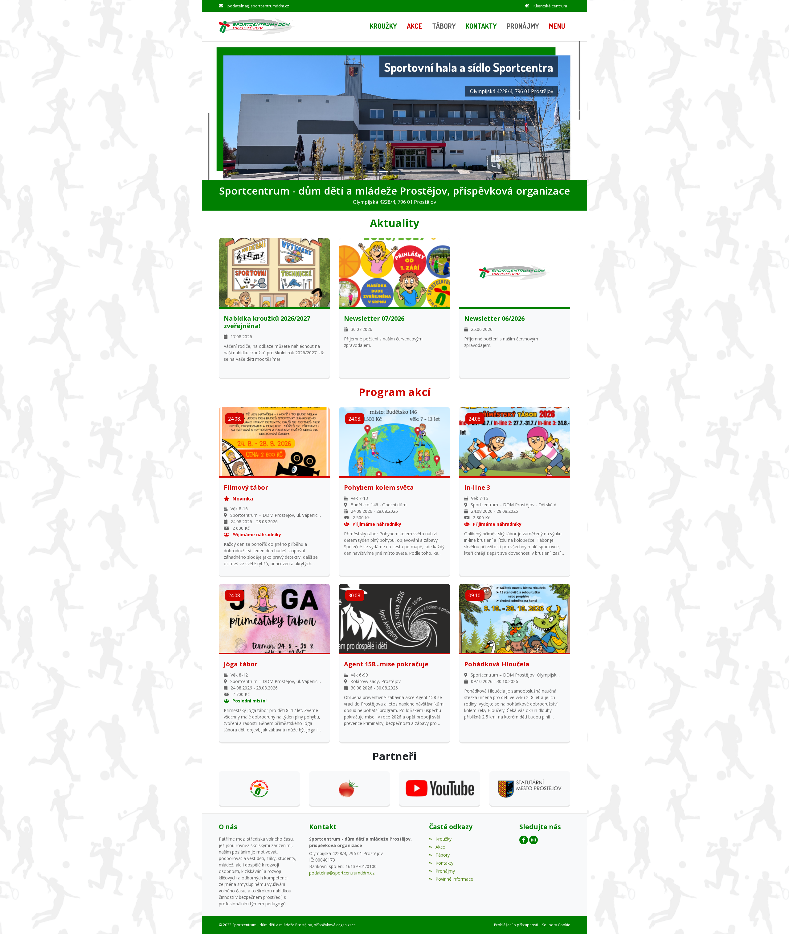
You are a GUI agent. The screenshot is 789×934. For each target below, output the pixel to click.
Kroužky (443, 839)
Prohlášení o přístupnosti (516, 925)
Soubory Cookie (556, 925)
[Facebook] (523, 840)
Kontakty (444, 863)
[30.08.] (394, 618)
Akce (440, 847)
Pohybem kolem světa (379, 487)
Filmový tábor (246, 487)
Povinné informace (454, 879)
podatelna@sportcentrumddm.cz (258, 6)
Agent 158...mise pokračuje (386, 664)
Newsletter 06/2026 (494, 318)
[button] (557, 26)
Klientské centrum (550, 6)
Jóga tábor (241, 664)
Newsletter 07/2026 (374, 318)
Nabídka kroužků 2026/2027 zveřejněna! (267, 322)
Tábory (442, 855)
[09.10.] (514, 618)
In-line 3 (477, 487)
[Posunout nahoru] (775, 920)
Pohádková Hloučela (496, 664)
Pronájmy (445, 871)
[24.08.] (274, 441)
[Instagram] (533, 840)
